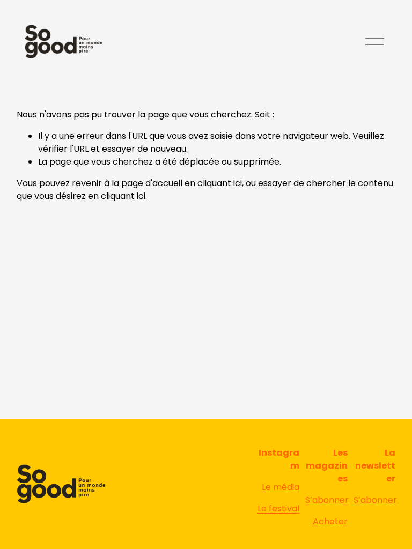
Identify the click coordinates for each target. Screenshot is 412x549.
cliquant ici (219, 183)
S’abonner (327, 500)
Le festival (278, 508)
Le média (280, 487)
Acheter (330, 521)
